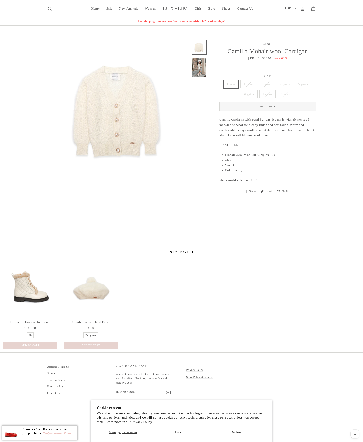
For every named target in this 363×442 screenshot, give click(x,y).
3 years (267, 84)
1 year (231, 84)
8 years (286, 94)
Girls (198, 8)
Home (95, 8)
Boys (212, 8)
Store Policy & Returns (199, 376)
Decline (236, 432)
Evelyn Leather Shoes (57, 433)
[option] (181, 21)
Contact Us (245, 8)
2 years (249, 84)
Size (267, 76)
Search (51, 373)
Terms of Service (57, 379)
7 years (267, 94)
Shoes (226, 8)
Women (150, 8)
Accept (180, 432)
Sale (109, 8)
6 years (249, 94)
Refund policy (55, 386)
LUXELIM (175, 8)
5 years (303, 84)
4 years (285, 84)
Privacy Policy (142, 422)
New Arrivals (128, 8)
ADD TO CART (30, 345)
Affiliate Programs (58, 366)
